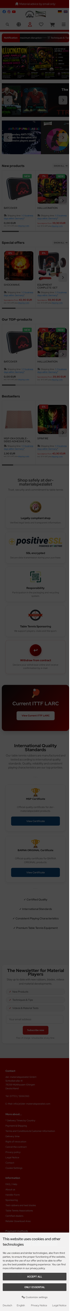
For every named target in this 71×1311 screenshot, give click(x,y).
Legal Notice (59, 1305)
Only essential (34, 1287)
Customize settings (36, 1297)
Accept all (34, 1276)
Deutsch (7, 1305)
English (21, 1305)
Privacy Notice (39, 1305)
